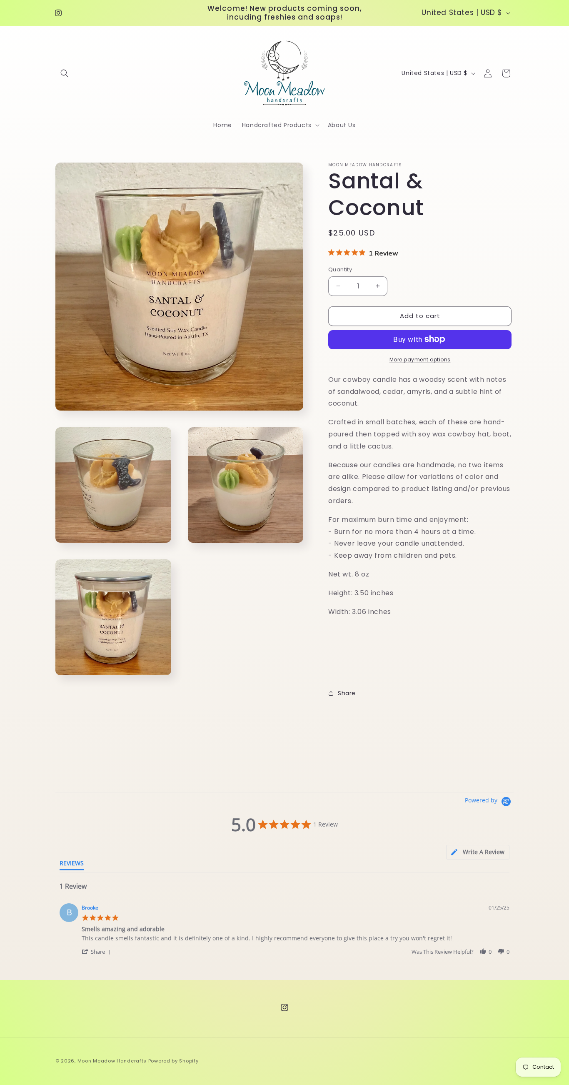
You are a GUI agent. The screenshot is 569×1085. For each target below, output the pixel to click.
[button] (64, 73)
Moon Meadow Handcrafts (112, 1060)
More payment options (420, 359)
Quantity (340, 269)
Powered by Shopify (173, 1060)
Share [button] (347, 693)
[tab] (477, 852)
